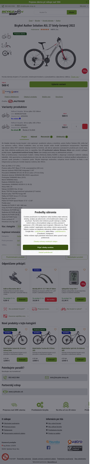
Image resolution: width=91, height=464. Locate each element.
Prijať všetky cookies (45, 247)
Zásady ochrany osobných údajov (45, 241)
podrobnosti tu (40, 231)
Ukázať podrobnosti (45, 252)
